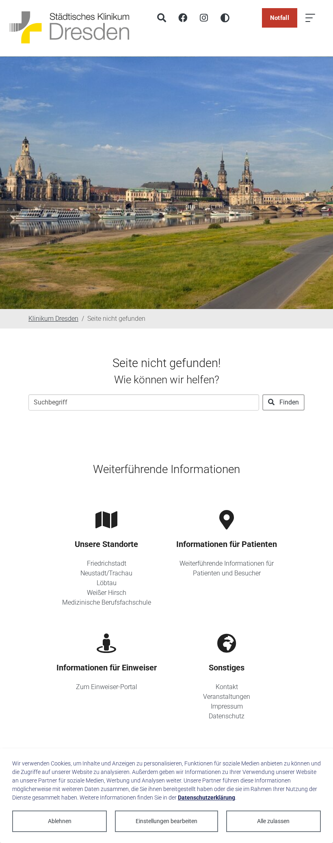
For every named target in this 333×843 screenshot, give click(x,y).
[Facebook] (182, 18)
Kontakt (227, 687)
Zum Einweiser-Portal (106, 687)
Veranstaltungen (226, 696)
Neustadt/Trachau (106, 573)
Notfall (279, 18)
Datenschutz (226, 716)
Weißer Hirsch (106, 593)
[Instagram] (204, 18)
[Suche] (161, 18)
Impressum (227, 706)
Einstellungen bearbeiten (166, 821)
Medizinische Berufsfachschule (106, 602)
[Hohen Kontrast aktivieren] (225, 18)
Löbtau (107, 583)
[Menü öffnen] (310, 18)
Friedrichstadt (106, 563)
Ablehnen (59, 821)
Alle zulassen (273, 821)
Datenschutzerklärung (206, 797)
